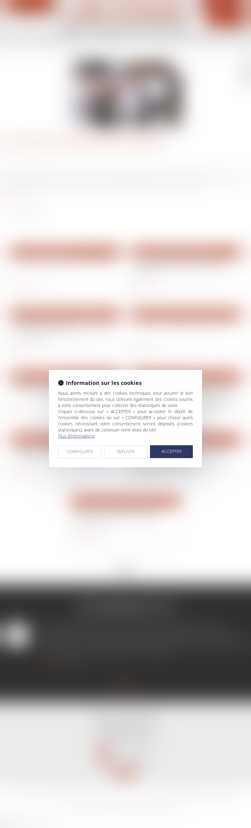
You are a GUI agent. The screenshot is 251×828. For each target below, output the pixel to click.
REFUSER (125, 451)
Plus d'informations (76, 436)
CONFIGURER (80, 451)
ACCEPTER (172, 451)
